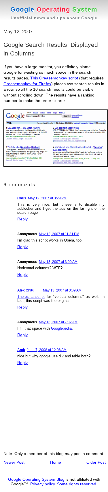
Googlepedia (61, 328)
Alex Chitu (25, 290)
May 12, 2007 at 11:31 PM (59, 234)
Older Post (96, 462)
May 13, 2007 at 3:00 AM (58, 262)
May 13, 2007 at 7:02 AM (58, 322)
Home (55, 462)
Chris (21, 198)
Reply (22, 219)
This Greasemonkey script (54, 78)
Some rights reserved (76, 484)
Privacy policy (42, 484)
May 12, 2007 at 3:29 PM (47, 198)
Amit (21, 350)
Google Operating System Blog (36, 479)
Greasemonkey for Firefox (27, 83)
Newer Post (13, 462)
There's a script (31, 296)
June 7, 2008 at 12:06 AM (47, 350)
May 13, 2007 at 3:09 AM (62, 290)
